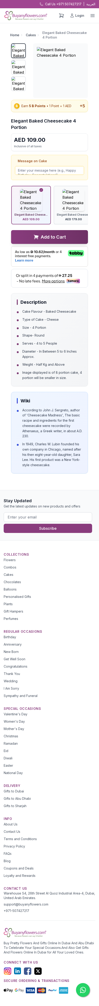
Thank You (12, 674)
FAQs (8, 854)
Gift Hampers (13, 611)
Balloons (10, 589)
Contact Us (12, 831)
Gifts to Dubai (14, 791)
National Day (13, 773)
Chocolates (12, 582)
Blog (7, 861)
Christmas (11, 736)
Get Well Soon (14, 659)
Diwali (8, 758)
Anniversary (13, 644)
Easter (8, 765)
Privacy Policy (14, 846)
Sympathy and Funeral (21, 696)
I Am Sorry (11, 688)
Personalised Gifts (17, 597)
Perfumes (11, 619)
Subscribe (48, 528)
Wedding (10, 681)
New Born (11, 652)
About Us (10, 824)
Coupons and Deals (19, 868)
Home (14, 35)
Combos (10, 567)
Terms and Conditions (20, 839)
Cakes (31, 35)
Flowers (10, 560)
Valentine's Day (15, 714)
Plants (8, 604)
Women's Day (14, 721)
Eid (6, 751)
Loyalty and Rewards (19, 876)
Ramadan (11, 743)
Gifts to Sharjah (15, 806)
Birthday (10, 637)
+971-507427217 (16, 911)
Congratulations (15, 666)
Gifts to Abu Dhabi (17, 798)
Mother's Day (14, 729)
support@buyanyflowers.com (26, 904)
